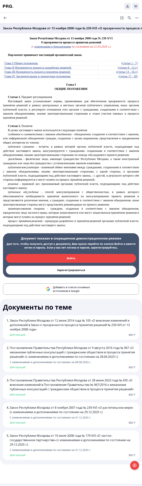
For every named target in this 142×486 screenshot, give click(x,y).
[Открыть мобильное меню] (135, 6)
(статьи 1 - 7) (129, 63)
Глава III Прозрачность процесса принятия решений (37, 71)
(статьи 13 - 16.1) (127, 71)
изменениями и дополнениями (52, 46)
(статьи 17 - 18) (128, 76)
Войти (71, 258)
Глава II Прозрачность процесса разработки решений (38, 67)
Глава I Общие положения (21, 63)
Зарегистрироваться (71, 270)
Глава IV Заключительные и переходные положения (37, 76)
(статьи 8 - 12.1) (128, 67)
